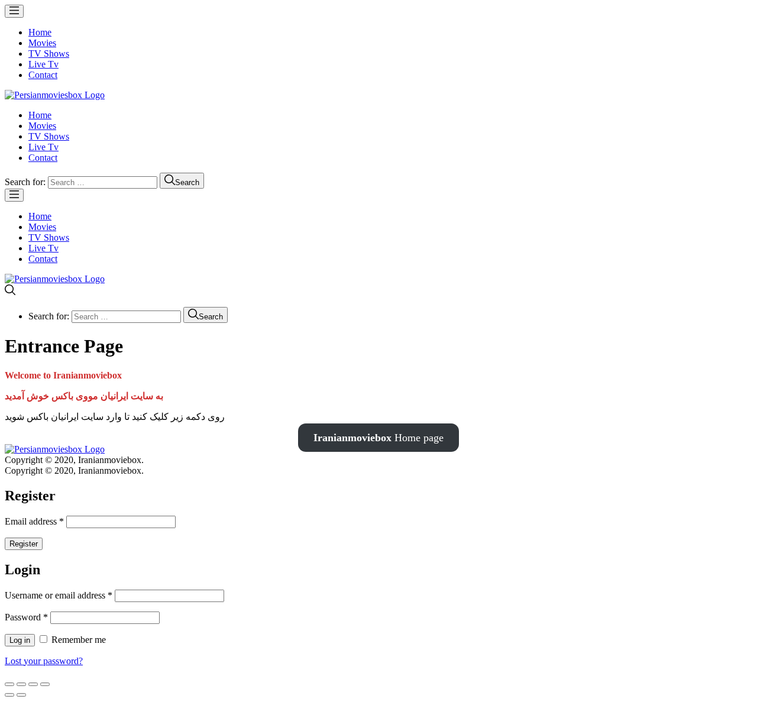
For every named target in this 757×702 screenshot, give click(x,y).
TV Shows (48, 53)
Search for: (25, 182)
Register (23, 543)
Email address (34, 521)
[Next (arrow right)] (21, 695)
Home (39, 32)
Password (26, 617)
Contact (42, 75)
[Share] (21, 684)
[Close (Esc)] (9, 684)
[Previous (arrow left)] (9, 695)
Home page (378, 438)
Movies (42, 43)
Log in (19, 640)
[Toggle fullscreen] (33, 684)
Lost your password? (44, 661)
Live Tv (43, 64)
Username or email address (58, 595)
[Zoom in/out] (45, 684)
